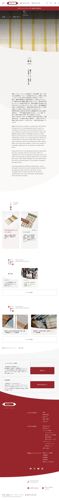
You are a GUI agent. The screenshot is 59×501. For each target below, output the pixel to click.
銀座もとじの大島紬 (50, 435)
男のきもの (46, 428)
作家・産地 (46, 448)
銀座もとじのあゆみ (48, 461)
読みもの (45, 417)
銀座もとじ (12, 3)
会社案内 (45, 459)
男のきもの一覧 (36, 3)
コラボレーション (50, 443)
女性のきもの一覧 (24, 3)
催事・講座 (46, 419)
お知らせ (45, 421)
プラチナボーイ (49, 432)
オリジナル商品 (47, 430)
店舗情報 (45, 455)
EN (47, 3)
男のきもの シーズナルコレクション (49, 440)
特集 (44, 412)
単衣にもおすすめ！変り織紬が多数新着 (29, 8)
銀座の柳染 (48, 437)
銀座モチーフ (48, 446)
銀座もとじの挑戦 (47, 453)
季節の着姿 (46, 414)
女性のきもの (46, 426)
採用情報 (45, 457)
